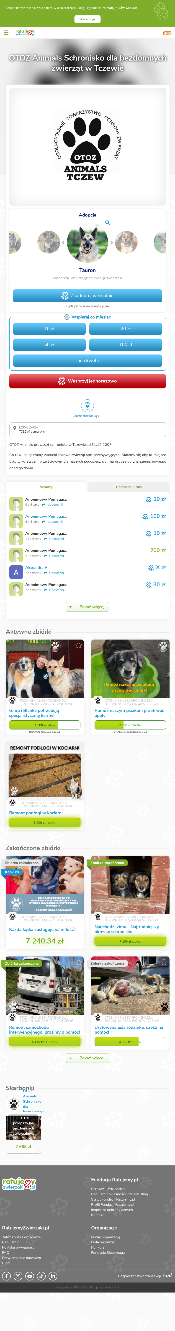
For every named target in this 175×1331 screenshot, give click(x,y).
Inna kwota (87, 360)
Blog (6, 1263)
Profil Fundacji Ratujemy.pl (112, 1204)
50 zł (49, 345)
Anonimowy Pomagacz (46, 516)
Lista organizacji (104, 1242)
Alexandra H (36, 567)
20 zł (126, 329)
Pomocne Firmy (129, 487)
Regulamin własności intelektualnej (119, 1194)
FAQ (5, 1252)
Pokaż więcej (92, 606)
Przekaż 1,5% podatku (109, 1188)
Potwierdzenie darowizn (21, 1257)
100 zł (125, 345)
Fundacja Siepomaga (108, 1252)
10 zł (49, 329)
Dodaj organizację (105, 1237)
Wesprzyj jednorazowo (92, 381)
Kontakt (97, 1214)
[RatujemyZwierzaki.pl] (25, 31)
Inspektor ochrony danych (112, 1209)
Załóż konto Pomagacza (21, 1237)
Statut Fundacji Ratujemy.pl (113, 1199)
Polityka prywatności (19, 1247)
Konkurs (98, 1247)
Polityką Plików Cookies (119, 8)
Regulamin (10, 1242)
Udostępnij (54, 504)
